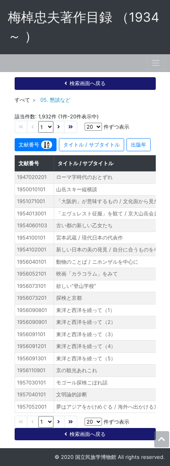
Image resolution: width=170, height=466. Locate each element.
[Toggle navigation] (156, 63)
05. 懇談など (55, 100)
